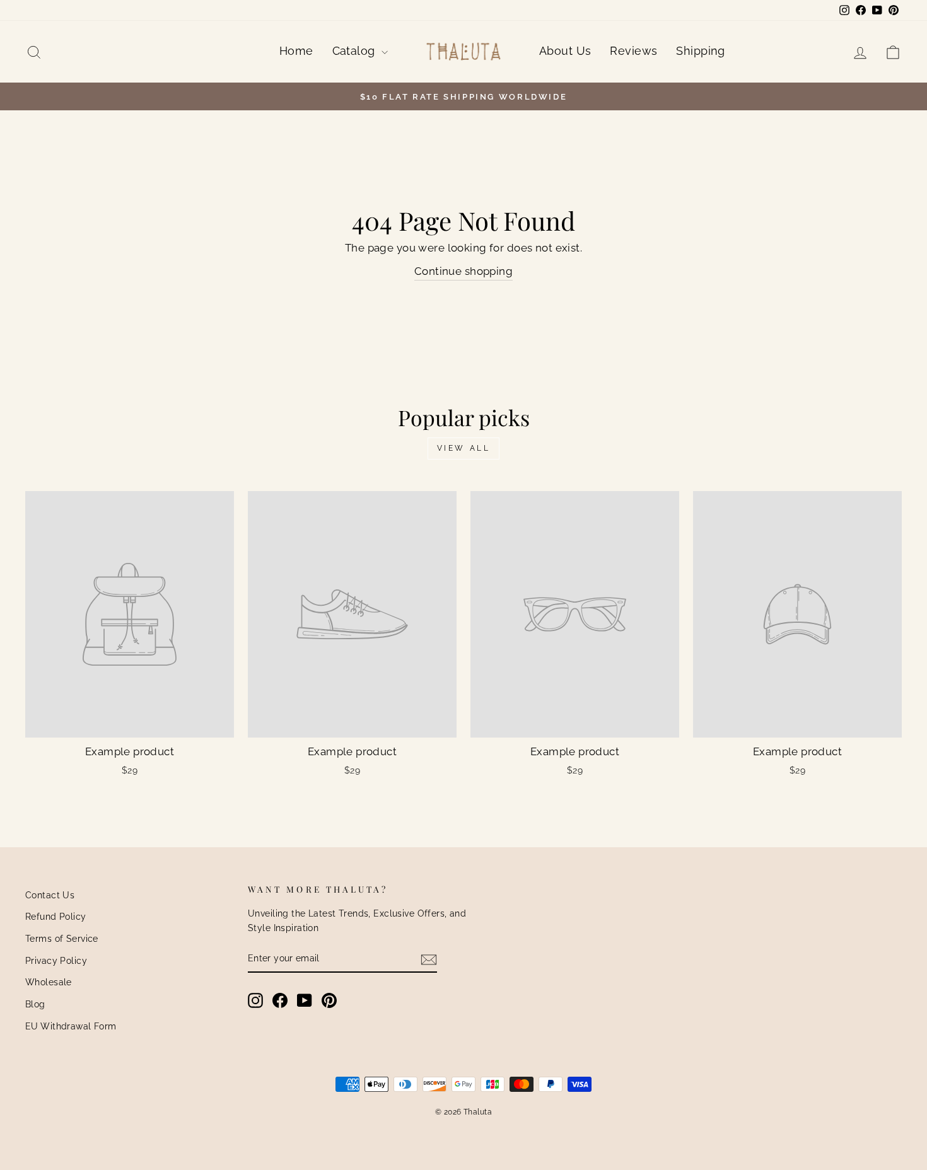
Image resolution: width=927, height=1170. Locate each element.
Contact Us (49, 894)
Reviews (633, 50)
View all (464, 448)
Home (296, 50)
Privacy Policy (56, 960)
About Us (565, 50)
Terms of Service (61, 938)
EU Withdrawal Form (71, 1026)
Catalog (355, 50)
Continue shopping (463, 271)
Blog (35, 1004)
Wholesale (48, 981)
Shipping (700, 50)
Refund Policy (55, 916)
